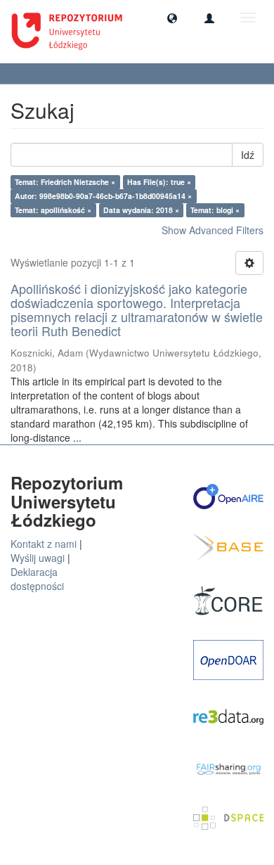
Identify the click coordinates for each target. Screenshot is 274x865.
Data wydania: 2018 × (141, 210)
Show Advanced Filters (212, 230)
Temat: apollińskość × (53, 210)
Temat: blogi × (215, 210)
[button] (172, 18)
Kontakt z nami (44, 544)
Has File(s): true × (159, 182)
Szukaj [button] (35, 73)
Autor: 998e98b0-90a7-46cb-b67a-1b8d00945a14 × (103, 196)
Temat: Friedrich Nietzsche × (65, 182)
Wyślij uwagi (38, 558)
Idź (247, 155)
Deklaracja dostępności (37, 579)
